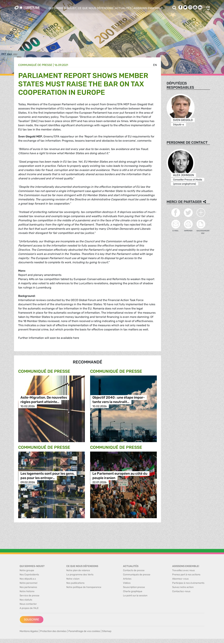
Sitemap (106, 631)
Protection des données (53, 631)
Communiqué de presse (35, 65)
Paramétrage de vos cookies (84, 631)
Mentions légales (29, 631)
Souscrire (31, 619)
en (155, 65)
